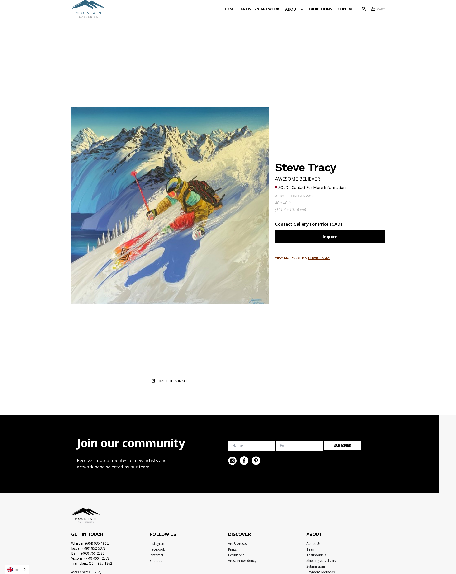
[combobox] (17, 569)
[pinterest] (256, 460)
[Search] (364, 9)
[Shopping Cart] (373, 9)
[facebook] (244, 460)
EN (17, 569)
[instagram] (232, 460)
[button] (294, 9)
